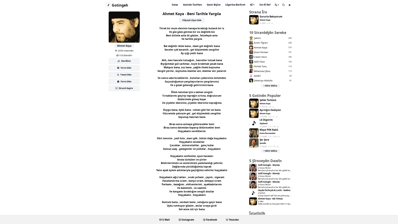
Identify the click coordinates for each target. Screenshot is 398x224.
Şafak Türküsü (268, 100)
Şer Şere (264, 139)
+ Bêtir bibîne (270, 85)
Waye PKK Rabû (269, 129)
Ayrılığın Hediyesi (270, 110)
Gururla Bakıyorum (271, 16)
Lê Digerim (266, 119)
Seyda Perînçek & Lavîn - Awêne (274, 190)
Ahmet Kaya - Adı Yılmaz (270, 198)
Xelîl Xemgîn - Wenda (269, 165)
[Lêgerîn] (277, 5)
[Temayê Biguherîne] (289, 5)
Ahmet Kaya (124, 45)
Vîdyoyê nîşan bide (191, 20)
